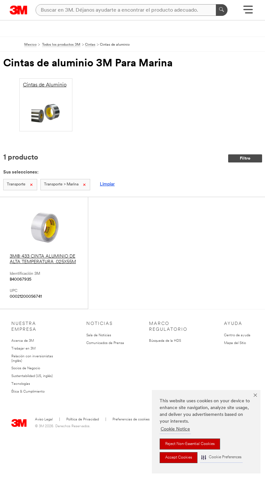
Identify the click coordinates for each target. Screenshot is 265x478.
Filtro (245, 158)
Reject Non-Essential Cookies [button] (190, 444)
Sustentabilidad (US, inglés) (32, 376)
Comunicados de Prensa (105, 343)
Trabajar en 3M (23, 348)
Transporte (16, 184)
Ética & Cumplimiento (28, 392)
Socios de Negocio (25, 368)
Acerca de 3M (22, 341)
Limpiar (107, 184)
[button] (221, 457)
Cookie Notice (175, 429)
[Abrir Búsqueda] (248, 11)
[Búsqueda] (222, 10)
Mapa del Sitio (235, 343)
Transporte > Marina (61, 184)
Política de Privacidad (82, 419)
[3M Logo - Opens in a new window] (18, 10)
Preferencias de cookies (131, 419)
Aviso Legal (44, 419)
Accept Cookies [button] (178, 458)
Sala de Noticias (98, 335)
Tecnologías (20, 384)
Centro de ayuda (237, 335)
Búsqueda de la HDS (165, 341)
